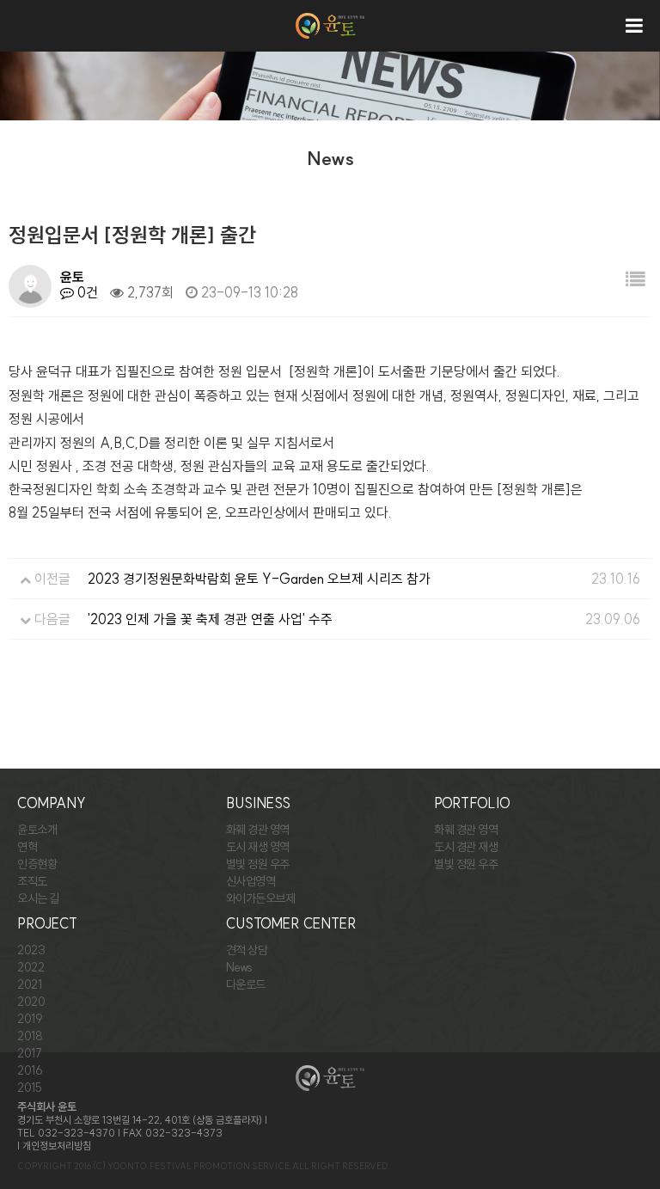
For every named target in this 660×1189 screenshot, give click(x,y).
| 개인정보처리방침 (54, 1145)
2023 (31, 950)
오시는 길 (38, 898)
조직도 (32, 881)
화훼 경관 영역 (258, 829)
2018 (29, 1036)
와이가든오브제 (261, 898)
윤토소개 (37, 829)
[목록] (635, 280)
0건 (86, 292)
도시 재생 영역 (258, 847)
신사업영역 (251, 881)
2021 (29, 984)
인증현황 (37, 864)
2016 (29, 1070)
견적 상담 (247, 950)
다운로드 (246, 984)
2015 (29, 1087)
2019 (29, 1019)
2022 (30, 967)
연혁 (27, 847)
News (239, 967)
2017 (29, 1053)
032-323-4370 (76, 1132)
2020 (31, 1001)
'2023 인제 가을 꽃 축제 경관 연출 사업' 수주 (210, 619)
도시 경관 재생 (466, 847)
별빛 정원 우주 (258, 864)
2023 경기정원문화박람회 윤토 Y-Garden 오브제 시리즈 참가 (259, 578)
